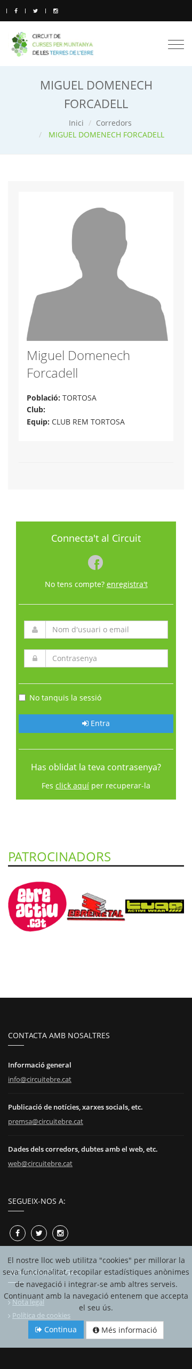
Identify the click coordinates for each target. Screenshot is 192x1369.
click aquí (72, 785)
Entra (99, 723)
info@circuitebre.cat (39, 1079)
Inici (76, 123)
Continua (59, 1329)
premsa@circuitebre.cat (45, 1121)
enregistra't (127, 584)
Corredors (114, 123)
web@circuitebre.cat (40, 1163)
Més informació (128, 1330)
